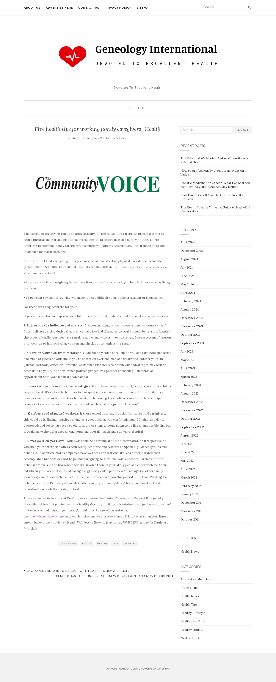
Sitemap (143, 7)
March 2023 (188, 377)
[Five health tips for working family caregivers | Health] (98, 184)
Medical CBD (189, 638)
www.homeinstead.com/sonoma (46, 516)
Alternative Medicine (195, 579)
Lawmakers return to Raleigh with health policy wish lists (77, 570)
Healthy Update (191, 630)
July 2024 (186, 267)
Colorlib (135, 668)
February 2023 (190, 385)
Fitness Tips (189, 588)
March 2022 (188, 477)
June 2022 (187, 452)
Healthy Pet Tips (192, 621)
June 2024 (187, 276)
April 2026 (187, 242)
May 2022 (187, 461)
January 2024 (189, 309)
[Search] (249, 7)
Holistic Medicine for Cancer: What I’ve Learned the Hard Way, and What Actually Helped (215, 185)
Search (242, 129)
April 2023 (187, 368)
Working (130, 543)
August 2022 (189, 435)
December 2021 (191, 503)
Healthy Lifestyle (192, 613)
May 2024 (187, 284)
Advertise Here (59, 7)
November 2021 (191, 511)
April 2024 (187, 293)
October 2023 (190, 335)
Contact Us (88, 7)
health (102, 543)
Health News (189, 551)
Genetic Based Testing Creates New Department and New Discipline (114, 576)
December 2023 (191, 318)
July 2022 (186, 444)
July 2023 (186, 351)
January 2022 (189, 494)
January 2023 (189, 393)
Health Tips (138, 108)
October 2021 (190, 519)
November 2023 (191, 326)
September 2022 (192, 427)
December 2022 (191, 402)
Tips (115, 543)
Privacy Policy (118, 7)
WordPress (163, 668)
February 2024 (190, 301)
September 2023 (192, 343)
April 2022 (187, 469)
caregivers (68, 543)
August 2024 (189, 259)
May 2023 (187, 360)
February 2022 (190, 486)
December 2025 (191, 251)
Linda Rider (118, 138)
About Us (32, 7)
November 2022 (191, 410)
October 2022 (190, 419)
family (87, 543)
